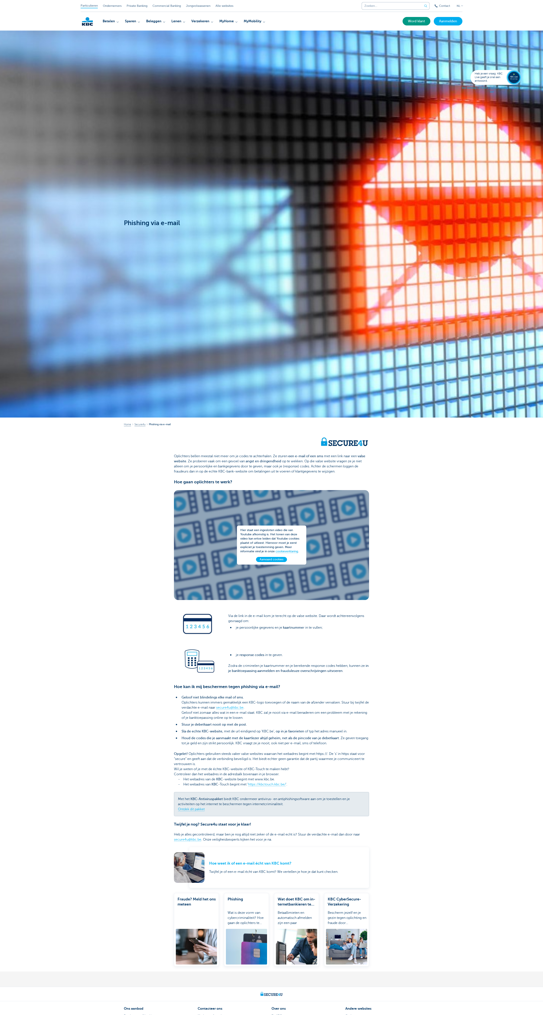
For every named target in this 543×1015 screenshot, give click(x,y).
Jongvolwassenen (198, 5)
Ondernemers (112, 5)
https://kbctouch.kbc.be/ (267, 784)
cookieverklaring (287, 551)
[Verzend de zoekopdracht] (426, 6)
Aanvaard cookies (271, 559)
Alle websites (224, 5)
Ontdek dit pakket (191, 809)
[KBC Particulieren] (87, 21)
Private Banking (137, 5)
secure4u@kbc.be (230, 707)
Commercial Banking (167, 5)
